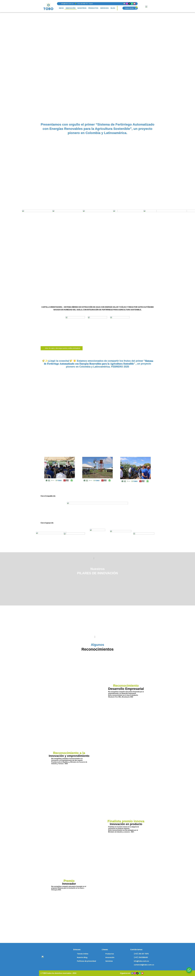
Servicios (104, 8)
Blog (113, 8)
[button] (43, 469)
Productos (93, 8)
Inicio (61, 8)
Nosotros (81, 8)
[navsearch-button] (120, 8)
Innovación (70, 8)
